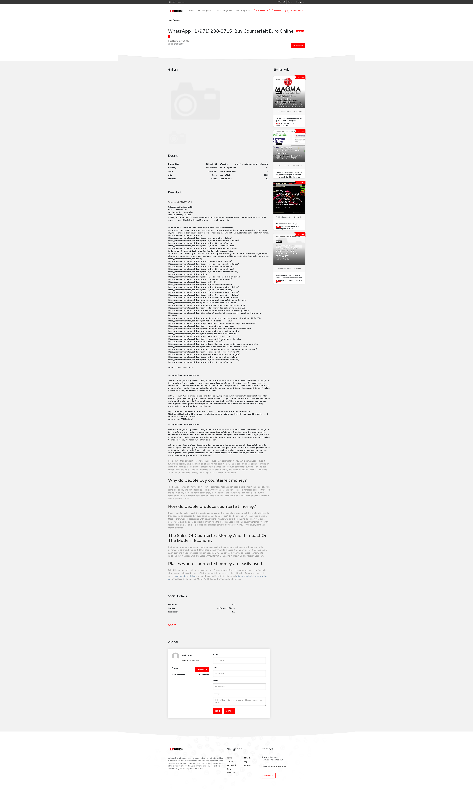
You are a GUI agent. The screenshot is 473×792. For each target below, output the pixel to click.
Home (191, 10)
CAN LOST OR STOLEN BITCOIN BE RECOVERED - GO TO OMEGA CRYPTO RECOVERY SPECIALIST (289, 199)
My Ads (282, 2)
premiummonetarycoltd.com (184, 576)
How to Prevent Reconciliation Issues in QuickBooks (288, 150)
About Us (231, 772)
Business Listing (296, 11)
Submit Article (262, 11)
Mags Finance (301, 111)
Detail (278, 123)
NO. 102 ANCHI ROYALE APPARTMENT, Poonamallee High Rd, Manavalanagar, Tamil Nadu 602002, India (290, 105)
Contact (230, 761)
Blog (229, 769)
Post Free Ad (279, 11)
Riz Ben (298, 268)
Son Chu (299, 217)
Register (301, 2)
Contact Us (268, 776)
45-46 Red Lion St (284, 207)
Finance (177, 20)
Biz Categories (204, 10)
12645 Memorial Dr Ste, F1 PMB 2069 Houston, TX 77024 (289, 157)
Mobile (215, 681)
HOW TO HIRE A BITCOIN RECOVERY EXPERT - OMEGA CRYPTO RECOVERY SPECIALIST (287, 250)
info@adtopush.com (277, 766)
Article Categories (223, 10)
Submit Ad (231, 765)
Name (215, 654)
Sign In (291, 2)
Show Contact (298, 45)
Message (216, 694)
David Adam (300, 165)
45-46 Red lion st (284, 259)
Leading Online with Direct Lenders (286, 97)
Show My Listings (190, 660)
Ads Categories (243, 10)
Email (215, 667)
